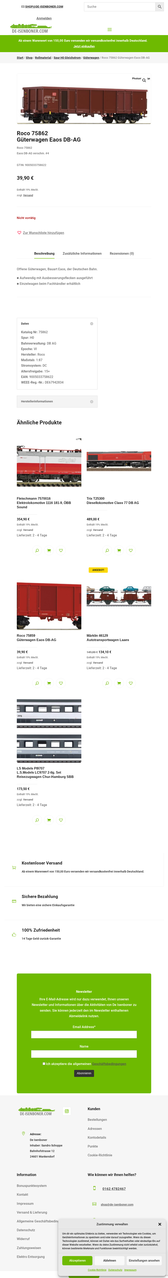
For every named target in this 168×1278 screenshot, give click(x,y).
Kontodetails (97, 1137)
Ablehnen (109, 1260)
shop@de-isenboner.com (44, 6)
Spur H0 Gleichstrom (67, 57)
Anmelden (44, 18)
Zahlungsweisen (29, 1248)
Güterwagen (91, 57)
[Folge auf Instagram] (66, 1111)
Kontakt (22, 1195)
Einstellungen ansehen (144, 1260)
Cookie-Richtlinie (97, 1270)
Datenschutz (115, 1270)
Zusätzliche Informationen (82, 253)
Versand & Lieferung (32, 1212)
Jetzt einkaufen (84, 46)
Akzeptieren (77, 1260)
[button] (160, 1224)
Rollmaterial (43, 57)
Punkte (93, 1146)
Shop (29, 57)
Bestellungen (97, 1120)
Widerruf (23, 1239)
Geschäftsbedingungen (109, 1064)
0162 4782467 (114, 1189)
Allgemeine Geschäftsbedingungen (43, 1221)
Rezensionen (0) (122, 253)
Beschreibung (44, 253)
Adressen (95, 1129)
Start (20, 57)
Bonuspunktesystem (32, 1186)
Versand (28, 195)
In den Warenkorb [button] (49, 550)
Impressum (130, 1270)
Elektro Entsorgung (31, 1257)
